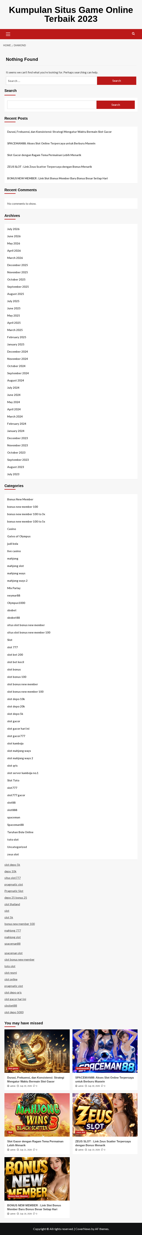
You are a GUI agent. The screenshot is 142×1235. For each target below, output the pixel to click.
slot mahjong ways (19, 750)
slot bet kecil (15, 662)
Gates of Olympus (19, 536)
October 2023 (16, 452)
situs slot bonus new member (26, 625)
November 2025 (17, 272)
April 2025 (14, 322)
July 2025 (13, 301)
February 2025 (16, 337)
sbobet (11, 610)
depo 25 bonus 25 (15, 897)
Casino (11, 529)
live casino (14, 551)
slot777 (12, 787)
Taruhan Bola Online (20, 832)
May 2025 (13, 315)
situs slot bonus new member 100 (28, 632)
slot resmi (10, 972)
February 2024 (16, 423)
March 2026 (15, 257)
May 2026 (13, 243)
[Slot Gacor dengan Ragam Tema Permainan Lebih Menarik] (37, 1115)
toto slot (13, 839)
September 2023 (18, 459)
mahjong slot (15, 565)
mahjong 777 (12, 930)
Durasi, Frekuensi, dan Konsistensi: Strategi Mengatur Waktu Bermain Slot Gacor (59, 131)
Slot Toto (13, 780)
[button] (8, 33)
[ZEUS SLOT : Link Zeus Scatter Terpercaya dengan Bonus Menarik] (105, 1115)
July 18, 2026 (26, 1214)
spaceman (13, 817)
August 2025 (15, 293)
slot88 (11, 802)
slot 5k (8, 917)
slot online (10, 979)
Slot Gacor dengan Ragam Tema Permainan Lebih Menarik (44, 155)
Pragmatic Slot (13, 891)
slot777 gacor (16, 795)
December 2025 (17, 265)
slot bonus (14, 669)
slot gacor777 (16, 736)
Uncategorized (17, 847)
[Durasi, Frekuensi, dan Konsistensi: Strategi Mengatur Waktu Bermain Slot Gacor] (37, 1051)
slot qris (12, 765)
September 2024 (18, 373)
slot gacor (13, 721)
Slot (9, 639)
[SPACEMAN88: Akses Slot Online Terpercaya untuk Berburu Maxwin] (105, 1051)
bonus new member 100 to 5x (26, 521)
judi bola (12, 543)
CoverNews (83, 1229)
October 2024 (16, 366)
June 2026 (14, 236)
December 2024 (17, 351)
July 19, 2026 (94, 1150)
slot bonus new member (22, 684)
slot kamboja (15, 743)
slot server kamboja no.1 (22, 773)
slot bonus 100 (16, 676)
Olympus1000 (16, 602)
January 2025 (15, 344)
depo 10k (10, 871)
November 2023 (17, 445)
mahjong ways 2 (17, 580)
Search (10, 91)
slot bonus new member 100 (25, 691)
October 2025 (16, 279)
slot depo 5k (15, 713)
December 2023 (17, 438)
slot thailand (12, 904)
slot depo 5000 (13, 1012)
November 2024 (17, 358)
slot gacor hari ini (18, 728)
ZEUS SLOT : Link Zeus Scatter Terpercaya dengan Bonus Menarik (49, 166)
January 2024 (15, 430)
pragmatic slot (13, 884)
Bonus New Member (20, 499)
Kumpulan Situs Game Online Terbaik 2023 (71, 14)
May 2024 (13, 402)
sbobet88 (13, 617)
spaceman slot (13, 953)
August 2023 (15, 467)
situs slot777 (12, 877)
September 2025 (18, 286)
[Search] (133, 34)
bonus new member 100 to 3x (26, 514)
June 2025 (14, 308)
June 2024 (14, 394)
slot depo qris (13, 992)
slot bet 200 (15, 654)
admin (13, 1086)
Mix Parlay (14, 588)
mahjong (12, 558)
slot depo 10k (16, 699)
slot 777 (12, 647)
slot (6, 910)
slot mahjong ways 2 (20, 758)
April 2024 (14, 409)
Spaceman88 (15, 824)
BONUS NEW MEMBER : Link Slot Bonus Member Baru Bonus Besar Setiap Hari (57, 178)
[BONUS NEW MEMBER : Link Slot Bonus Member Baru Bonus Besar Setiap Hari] (37, 1179)
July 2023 (13, 474)
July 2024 (13, 387)
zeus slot (13, 854)
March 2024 (15, 416)
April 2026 (14, 250)
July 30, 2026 (26, 1086)
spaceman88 (12, 943)
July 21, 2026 (26, 1150)
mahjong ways (16, 573)
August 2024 (15, 380)
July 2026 (13, 229)
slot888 (12, 810)
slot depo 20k (16, 706)
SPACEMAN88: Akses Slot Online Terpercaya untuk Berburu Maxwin (51, 143)
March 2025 (15, 330)
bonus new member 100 (22, 506)
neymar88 (13, 595)
